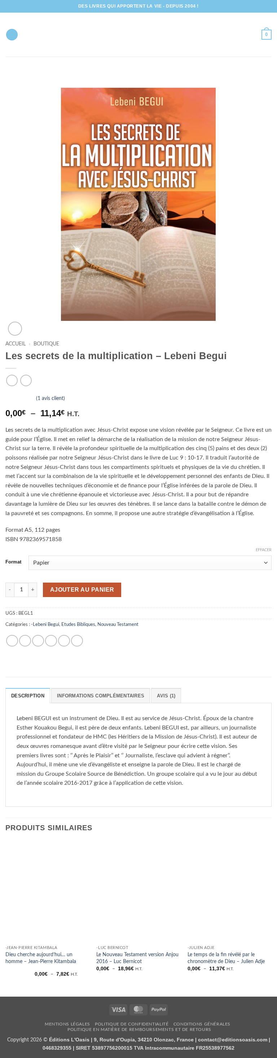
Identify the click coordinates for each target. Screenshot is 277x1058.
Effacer (264, 550)
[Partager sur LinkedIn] (77, 641)
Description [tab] (27, 695)
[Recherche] (12, 35)
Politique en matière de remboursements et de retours (139, 1029)
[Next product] (11, 380)
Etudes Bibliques (78, 624)
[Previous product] (25, 380)
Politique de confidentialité (131, 1024)
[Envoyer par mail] (51, 641)
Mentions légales (67, 1024)
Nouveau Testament (117, 624)
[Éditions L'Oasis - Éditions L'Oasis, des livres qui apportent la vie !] (138, 34)
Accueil (15, 344)
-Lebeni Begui (45, 624)
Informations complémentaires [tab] (100, 695)
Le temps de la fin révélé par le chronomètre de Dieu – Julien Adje (226, 958)
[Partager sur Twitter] (38, 641)
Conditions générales (201, 1024)
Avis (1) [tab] (166, 695)
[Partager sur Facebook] (25, 641)
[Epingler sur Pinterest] (64, 641)
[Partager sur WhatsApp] (12, 641)
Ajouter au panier (82, 590)
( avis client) (50, 398)
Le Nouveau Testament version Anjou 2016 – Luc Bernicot (137, 958)
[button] (266, 35)
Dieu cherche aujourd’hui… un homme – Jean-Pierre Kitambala (40, 958)
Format (13, 562)
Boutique (46, 344)
